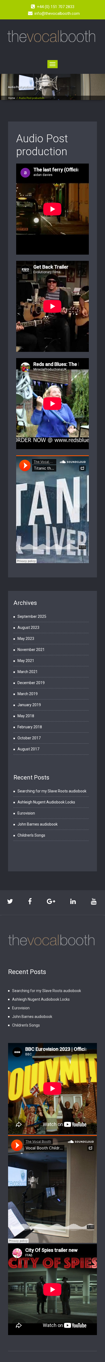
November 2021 (31, 649)
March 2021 (28, 672)
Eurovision (26, 813)
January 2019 (29, 705)
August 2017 (28, 749)
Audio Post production (42, 145)
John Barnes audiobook (38, 824)
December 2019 (31, 683)
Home (11, 98)
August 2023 (28, 627)
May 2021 (26, 661)
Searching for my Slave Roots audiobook (52, 791)
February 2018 (30, 727)
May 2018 (26, 716)
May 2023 (26, 638)
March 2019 (28, 694)
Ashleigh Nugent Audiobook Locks (46, 802)
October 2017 (29, 738)
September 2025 (32, 616)
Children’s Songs (31, 835)
